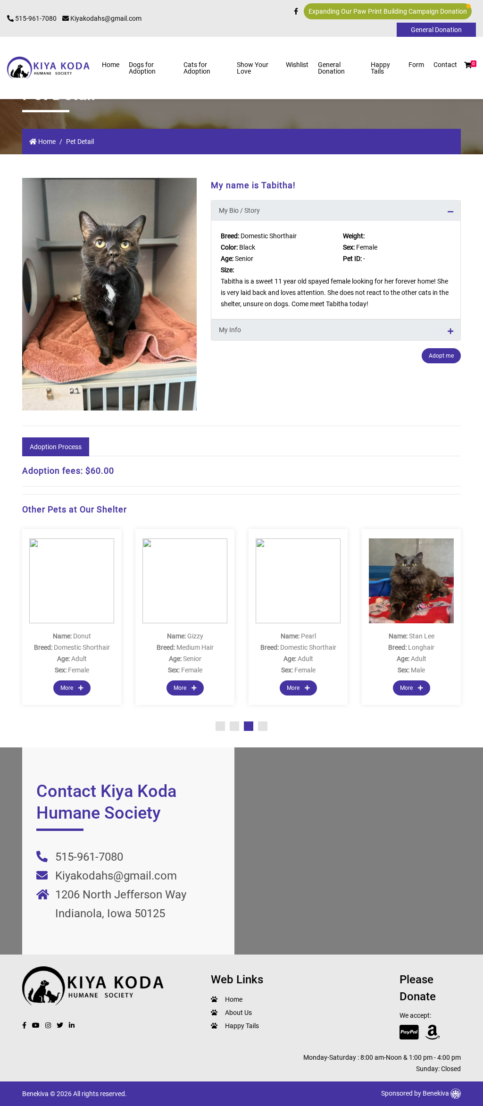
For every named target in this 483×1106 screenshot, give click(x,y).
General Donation (331, 68)
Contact (445, 64)
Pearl (308, 636)
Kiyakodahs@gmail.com (105, 18)
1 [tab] (220, 726)
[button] (468, 65)
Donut (82, 636)
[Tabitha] (109, 294)
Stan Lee (421, 636)
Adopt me (441, 355)
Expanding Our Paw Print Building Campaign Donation (387, 11)
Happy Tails (380, 68)
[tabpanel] (71, 617)
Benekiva (436, 1093)
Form (416, 64)
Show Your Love (252, 68)
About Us (238, 1012)
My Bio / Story (239, 210)
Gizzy (195, 636)
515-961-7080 (35, 18)
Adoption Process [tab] (56, 447)
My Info (230, 330)
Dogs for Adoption (142, 68)
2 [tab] (234, 726)
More (67, 688)
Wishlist (297, 64)
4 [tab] (262, 726)
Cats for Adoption (196, 68)
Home (110, 64)
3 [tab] (248, 726)
